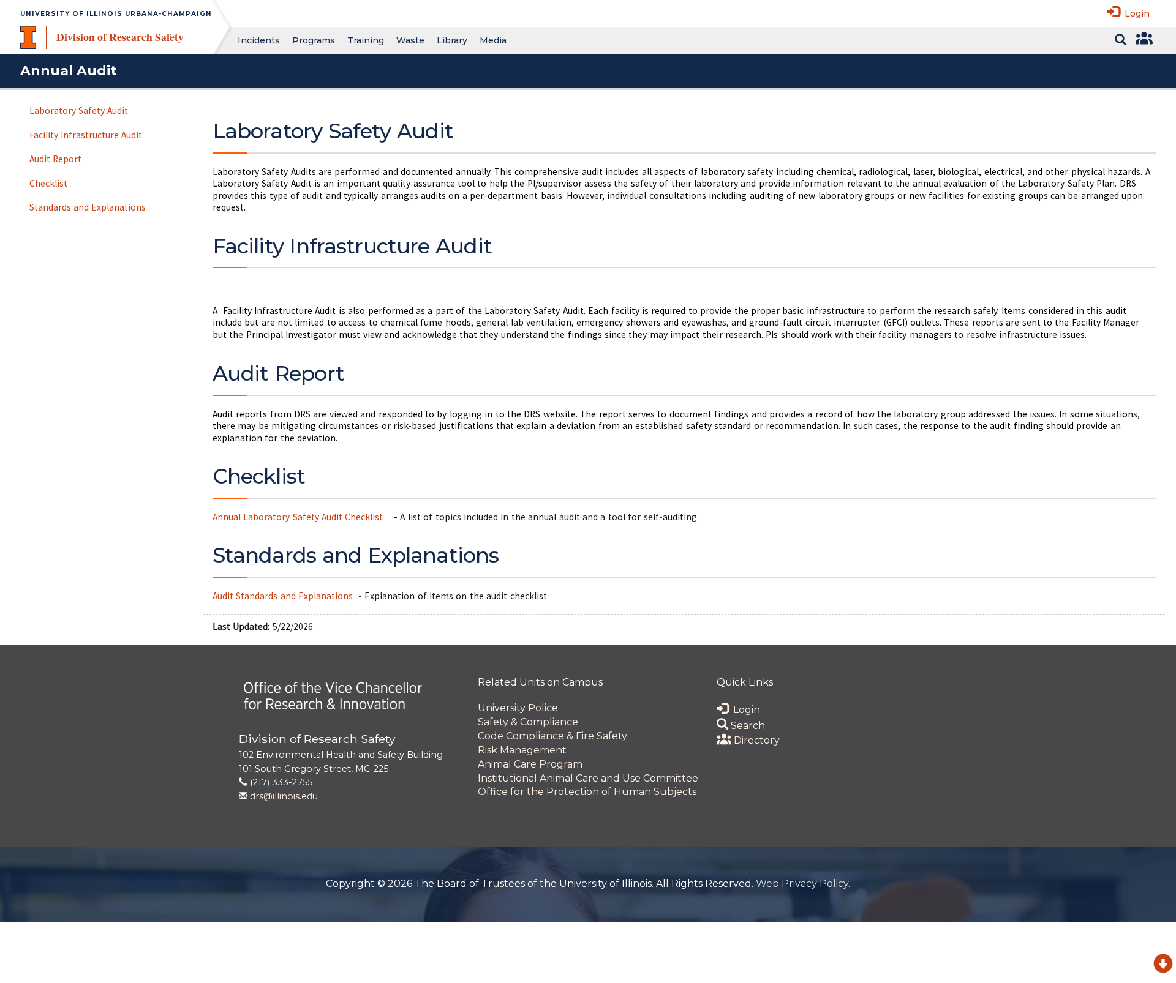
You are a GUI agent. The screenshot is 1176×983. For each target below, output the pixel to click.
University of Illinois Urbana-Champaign (116, 14)
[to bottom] (1163, 965)
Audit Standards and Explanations (283, 596)
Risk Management (522, 750)
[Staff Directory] (1142, 40)
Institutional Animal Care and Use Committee (588, 778)
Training (365, 40)
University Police (518, 708)
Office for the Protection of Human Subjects (587, 792)
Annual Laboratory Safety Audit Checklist (299, 517)
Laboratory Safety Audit (79, 110)
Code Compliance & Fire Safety (552, 736)
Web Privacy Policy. (803, 883)
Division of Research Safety (120, 37)
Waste (410, 40)
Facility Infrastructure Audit (86, 135)
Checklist (48, 183)
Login (1135, 13)
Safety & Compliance (528, 722)
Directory (755, 740)
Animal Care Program (530, 764)
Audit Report (55, 159)
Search (746, 725)
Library (452, 40)
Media (493, 40)
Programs (313, 40)
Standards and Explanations (87, 207)
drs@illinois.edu (284, 796)
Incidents (259, 40)
